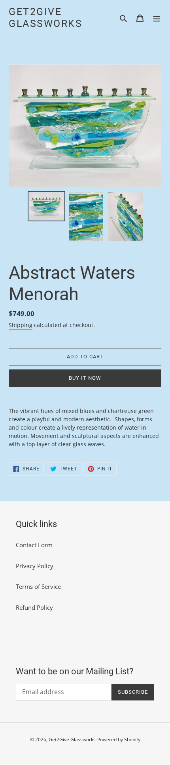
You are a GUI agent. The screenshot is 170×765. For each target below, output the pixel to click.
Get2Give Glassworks (45, 17)
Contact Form (34, 545)
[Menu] (156, 18)
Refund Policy (34, 607)
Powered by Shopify (118, 739)
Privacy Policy (34, 566)
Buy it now (85, 378)
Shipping (20, 325)
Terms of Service (38, 586)
